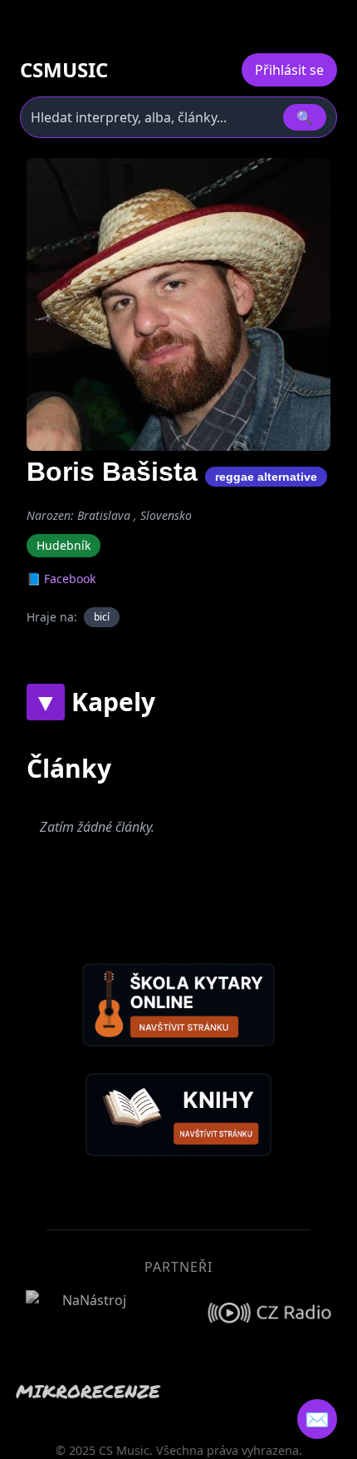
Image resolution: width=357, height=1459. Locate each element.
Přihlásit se (289, 70)
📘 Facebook (61, 578)
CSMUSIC (64, 70)
